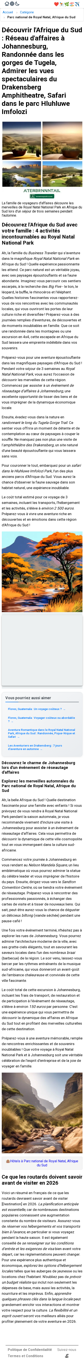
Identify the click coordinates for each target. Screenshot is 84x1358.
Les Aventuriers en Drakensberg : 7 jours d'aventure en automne (35, 747)
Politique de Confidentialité (30, 1350)
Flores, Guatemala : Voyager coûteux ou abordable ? (41, 719)
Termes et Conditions (25, 1356)
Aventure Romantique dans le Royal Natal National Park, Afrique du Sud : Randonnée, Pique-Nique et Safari (41, 733)
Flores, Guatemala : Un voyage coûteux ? (37, 709)
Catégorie (27, 12)
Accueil (8, 12)
